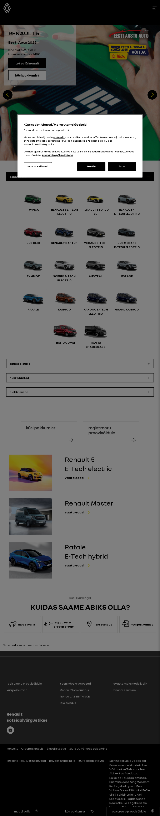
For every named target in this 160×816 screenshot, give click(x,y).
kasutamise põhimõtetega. (57, 155)
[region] (80, 146)
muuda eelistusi (38, 166)
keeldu (91, 166)
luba (122, 166)
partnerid (59, 137)
